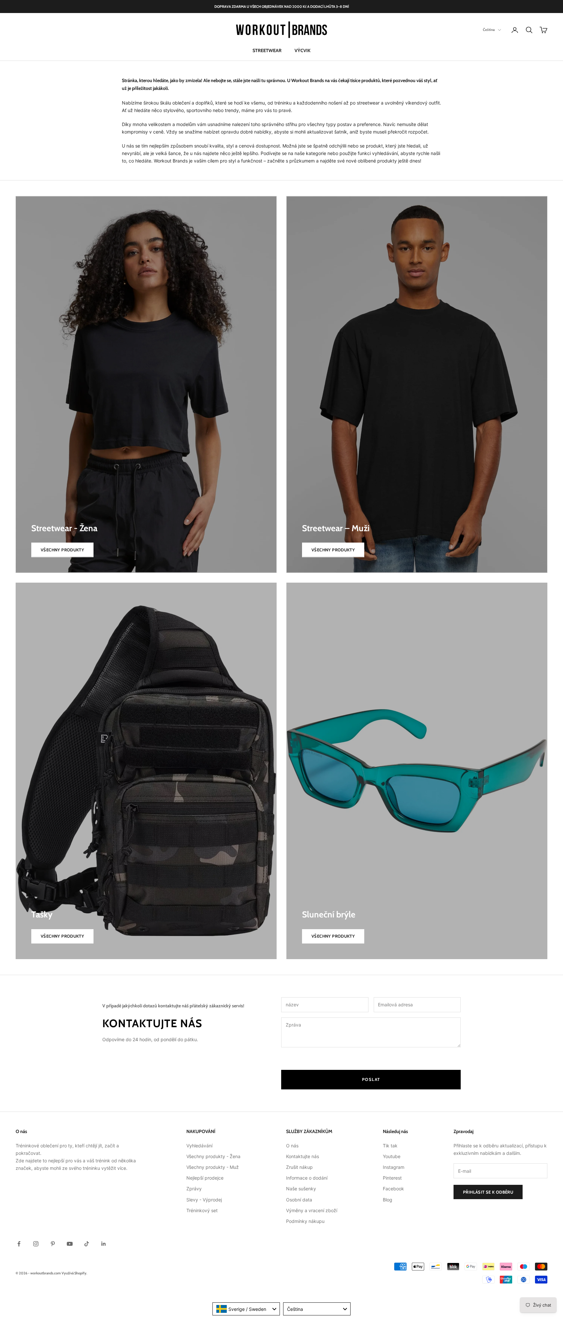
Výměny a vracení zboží (311, 1210)
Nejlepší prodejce (205, 1178)
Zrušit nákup (299, 1167)
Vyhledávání (199, 1145)
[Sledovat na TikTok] (86, 1244)
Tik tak (390, 1145)
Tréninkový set (202, 1210)
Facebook (393, 1188)
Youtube (391, 1156)
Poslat (371, 1079)
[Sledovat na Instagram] (36, 1244)
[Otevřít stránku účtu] (515, 30)
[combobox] (246, 1308)
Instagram (393, 1167)
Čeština (489, 30)
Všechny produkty (62, 549)
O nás (292, 1145)
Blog (387, 1199)
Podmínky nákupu (305, 1221)
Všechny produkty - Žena (213, 1156)
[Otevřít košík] (543, 30)
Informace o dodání (306, 1178)
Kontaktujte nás (302, 1156)
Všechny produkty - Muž (212, 1167)
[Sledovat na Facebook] (19, 1244)
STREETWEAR (267, 50)
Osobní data (299, 1199)
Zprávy (194, 1188)
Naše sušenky (301, 1188)
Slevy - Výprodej (204, 1199)
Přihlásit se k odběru (488, 1192)
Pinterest (392, 1178)
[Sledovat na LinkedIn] (103, 1244)
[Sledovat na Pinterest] (53, 1244)
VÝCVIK (302, 50)
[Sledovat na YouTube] (69, 1244)
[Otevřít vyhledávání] (529, 30)
